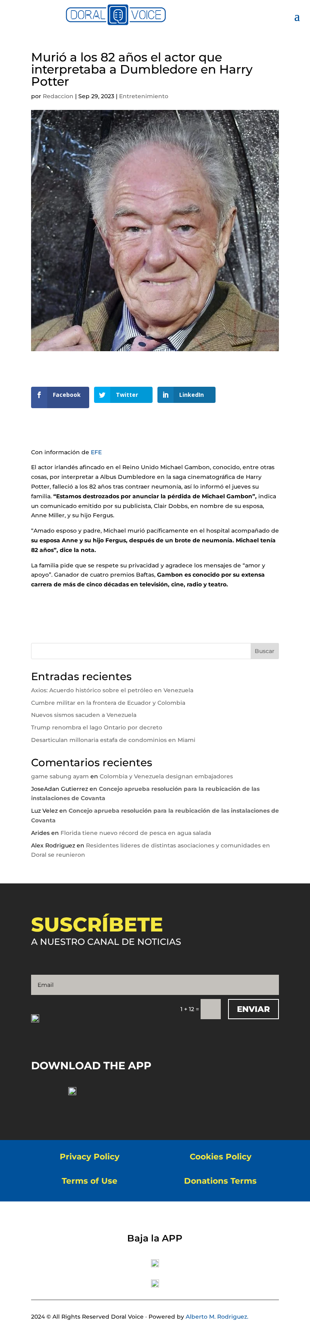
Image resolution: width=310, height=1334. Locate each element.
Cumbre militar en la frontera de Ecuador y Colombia (108, 702)
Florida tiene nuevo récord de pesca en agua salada (136, 833)
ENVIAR (253, 1009)
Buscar (264, 651)
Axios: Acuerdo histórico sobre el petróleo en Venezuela (112, 690)
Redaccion (58, 96)
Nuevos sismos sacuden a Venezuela (83, 715)
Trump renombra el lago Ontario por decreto (96, 727)
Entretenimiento (143, 96)
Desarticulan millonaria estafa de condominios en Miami (113, 740)
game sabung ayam (60, 776)
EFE (97, 452)
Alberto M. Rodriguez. (217, 1316)
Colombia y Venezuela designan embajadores (166, 776)
